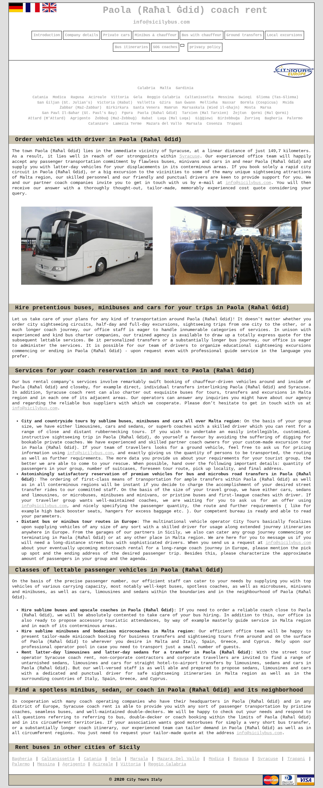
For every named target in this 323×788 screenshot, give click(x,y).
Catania (40, 97)
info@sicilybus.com (161, 22)
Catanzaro (98, 124)
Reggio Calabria (163, 97)
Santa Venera (146, 108)
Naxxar (229, 102)
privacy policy (205, 47)
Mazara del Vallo (164, 124)
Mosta (249, 108)
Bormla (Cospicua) (259, 102)
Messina (226, 97)
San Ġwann (185, 102)
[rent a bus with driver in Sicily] (49, 11)
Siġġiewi (204, 118)
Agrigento (80, 118)
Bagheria (273, 118)
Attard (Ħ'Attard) (47, 118)
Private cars (116, 35)
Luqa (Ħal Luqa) (174, 118)
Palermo (294, 118)
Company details (81, 35)
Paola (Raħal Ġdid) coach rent (185, 10)
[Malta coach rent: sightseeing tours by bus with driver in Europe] (293, 78)
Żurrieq (252, 118)
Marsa (265, 108)
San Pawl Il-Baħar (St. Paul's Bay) (79, 113)
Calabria (146, 88)
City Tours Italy (144, 780)
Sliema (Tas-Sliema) (277, 97)
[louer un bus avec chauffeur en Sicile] (33, 11)
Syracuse (189, 156)
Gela (137, 97)
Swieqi (245, 97)
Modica (59, 97)
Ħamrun (171, 108)
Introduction (46, 35)
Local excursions (284, 35)
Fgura (127, 113)
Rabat (147, 118)
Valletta (146, 102)
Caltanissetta (199, 97)
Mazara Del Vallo (178, 758)
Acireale (97, 97)
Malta (165, 88)
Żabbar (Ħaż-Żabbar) (81, 108)
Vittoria (120, 97)
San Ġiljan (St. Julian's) (64, 102)
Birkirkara (117, 108)
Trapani (234, 124)
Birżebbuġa (229, 118)
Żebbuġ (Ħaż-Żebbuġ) (116, 118)
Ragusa (77, 97)
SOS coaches (165, 47)
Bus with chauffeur (201, 35)
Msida (288, 102)
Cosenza (214, 124)
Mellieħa (209, 102)
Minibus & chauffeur (156, 35)
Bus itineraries (131, 47)
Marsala (194, 124)
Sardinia (184, 88)
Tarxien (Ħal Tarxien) (205, 113)
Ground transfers (244, 35)
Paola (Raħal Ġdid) (157, 113)
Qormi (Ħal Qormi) (270, 113)
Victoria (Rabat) (114, 102)
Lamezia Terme (127, 124)
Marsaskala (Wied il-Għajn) (211, 108)
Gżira (165, 102)
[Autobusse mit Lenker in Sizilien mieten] (16, 11)
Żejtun (239, 113)
